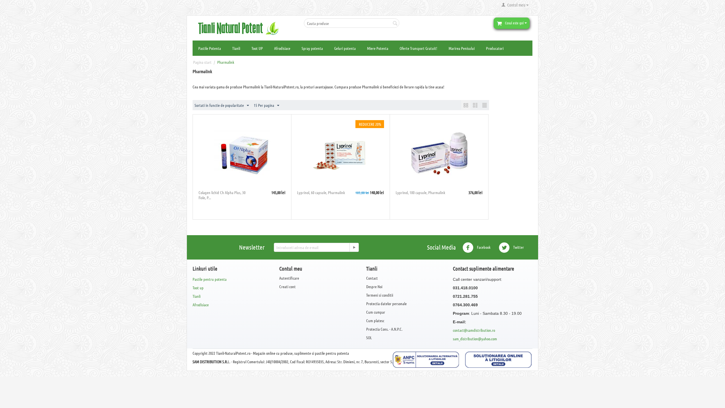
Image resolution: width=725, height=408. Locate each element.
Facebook (483, 246)
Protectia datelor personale (386, 303)
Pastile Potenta (209, 48)
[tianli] (240, 27)
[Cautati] (395, 23)
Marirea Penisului (462, 48)
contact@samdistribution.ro (474, 330)
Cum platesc (375, 320)
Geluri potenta (345, 48)
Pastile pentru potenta (210, 279)
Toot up (198, 287)
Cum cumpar (375, 311)
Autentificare (289, 277)
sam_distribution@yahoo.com (475, 338)
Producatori (495, 48)
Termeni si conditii (379, 295)
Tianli (236, 48)
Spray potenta (312, 48)
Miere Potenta (377, 48)
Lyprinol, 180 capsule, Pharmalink (420, 192)
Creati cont (287, 286)
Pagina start (202, 62)
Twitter (518, 246)
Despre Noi (374, 286)
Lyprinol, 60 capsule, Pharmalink (321, 192)
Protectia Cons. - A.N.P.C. (384, 329)
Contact (372, 277)
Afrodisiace (282, 48)
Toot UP (257, 48)
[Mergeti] (354, 247)
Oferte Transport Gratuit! (418, 48)
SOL (369, 337)
